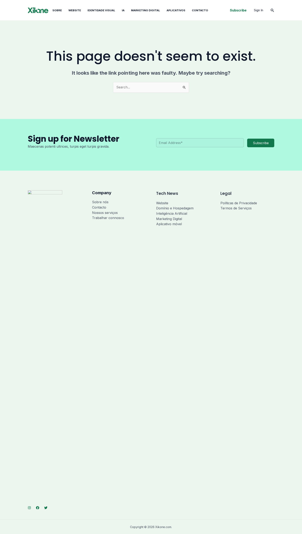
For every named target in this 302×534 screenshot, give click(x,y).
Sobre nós (100, 202)
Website (74, 10)
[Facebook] (37, 507)
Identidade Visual (101, 10)
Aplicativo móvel (169, 224)
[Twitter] (45, 507)
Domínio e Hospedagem (175, 208)
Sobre (57, 10)
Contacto (200, 10)
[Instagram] (29, 507)
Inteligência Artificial (171, 213)
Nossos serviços (105, 213)
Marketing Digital (169, 219)
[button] (238, 10)
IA (123, 10)
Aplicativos (176, 10)
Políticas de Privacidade (238, 203)
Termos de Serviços (236, 208)
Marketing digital (145, 10)
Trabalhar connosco (108, 218)
